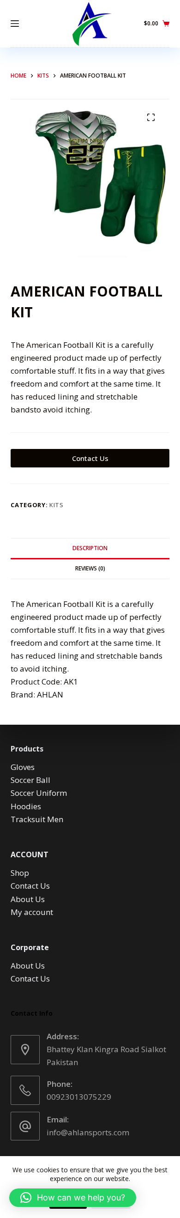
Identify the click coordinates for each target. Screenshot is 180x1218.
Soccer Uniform (39, 793)
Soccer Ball (30, 780)
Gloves (23, 767)
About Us (28, 899)
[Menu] (15, 23)
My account (32, 912)
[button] (72, 1197)
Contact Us (90, 458)
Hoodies (26, 806)
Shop (20, 872)
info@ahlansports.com (88, 1132)
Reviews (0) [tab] (90, 568)
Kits (56, 505)
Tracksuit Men (37, 819)
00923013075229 (79, 1096)
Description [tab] (90, 548)
